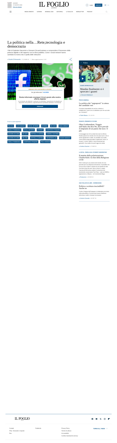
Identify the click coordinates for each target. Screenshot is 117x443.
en (108, 5)
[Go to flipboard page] (109, 419)
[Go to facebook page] (92, 419)
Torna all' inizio (99, 428)
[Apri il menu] (10, 12)
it (105, 5)
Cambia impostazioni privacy (69, 435)
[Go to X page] (100, 419)
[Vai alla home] (54, 5)
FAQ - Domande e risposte (16, 430)
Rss (10, 433)
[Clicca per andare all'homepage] (22, 419)
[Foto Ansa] (94, 73)
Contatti (11, 428)
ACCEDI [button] (46, 92)
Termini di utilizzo (66, 430)
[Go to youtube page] (96, 419)
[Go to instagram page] (105, 419)
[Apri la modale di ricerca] (106, 12)
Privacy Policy (65, 428)
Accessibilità (65, 433)
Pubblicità (38, 428)
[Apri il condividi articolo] (71, 59)
